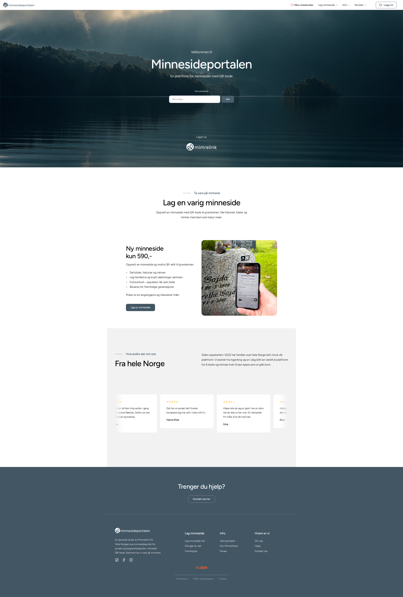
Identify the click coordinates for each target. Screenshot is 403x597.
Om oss (259, 540)
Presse (223, 551)
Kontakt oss (261, 551)
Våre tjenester (227, 540)
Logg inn (388, 4)
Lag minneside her (195, 540)
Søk (228, 99)
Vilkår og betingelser (203, 578)
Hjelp (258, 546)
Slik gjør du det (193, 546)
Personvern (182, 578)
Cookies (223, 578)
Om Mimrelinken (229, 546)
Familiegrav (191, 551)
